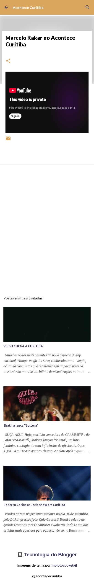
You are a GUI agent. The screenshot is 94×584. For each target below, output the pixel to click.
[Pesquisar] (87, 7)
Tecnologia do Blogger (50, 554)
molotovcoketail (64, 565)
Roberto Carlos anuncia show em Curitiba (34, 505)
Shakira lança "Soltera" (21, 425)
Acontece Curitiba (28, 7)
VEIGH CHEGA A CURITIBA (23, 346)
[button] (8, 61)
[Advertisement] (47, 233)
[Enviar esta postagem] (8, 140)
